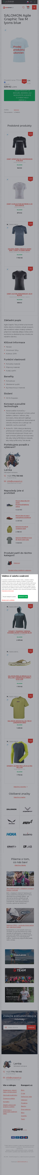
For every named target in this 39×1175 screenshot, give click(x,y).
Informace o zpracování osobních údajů (10, 1111)
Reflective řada (26, 1097)
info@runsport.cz (14, 481)
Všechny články (20, 865)
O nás (23, 1093)
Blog (22, 1113)
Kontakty (6, 1102)
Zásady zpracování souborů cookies (9, 1106)
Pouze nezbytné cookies (9, 596)
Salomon (16, 110)
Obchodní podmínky (10, 1095)
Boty (22, 1090)
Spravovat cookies (8, 600)
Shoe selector (26, 1109)
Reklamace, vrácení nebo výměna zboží (10, 1091)
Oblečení (24, 1100)
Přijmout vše (23, 596)
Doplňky (24, 1116)
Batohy (23, 1106)
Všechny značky (19, 797)
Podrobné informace (8, 590)
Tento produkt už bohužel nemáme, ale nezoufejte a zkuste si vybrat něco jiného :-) (22, 95)
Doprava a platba (9, 1098)
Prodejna (24, 1103)
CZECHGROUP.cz (22, 1161)
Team (23, 1119)
